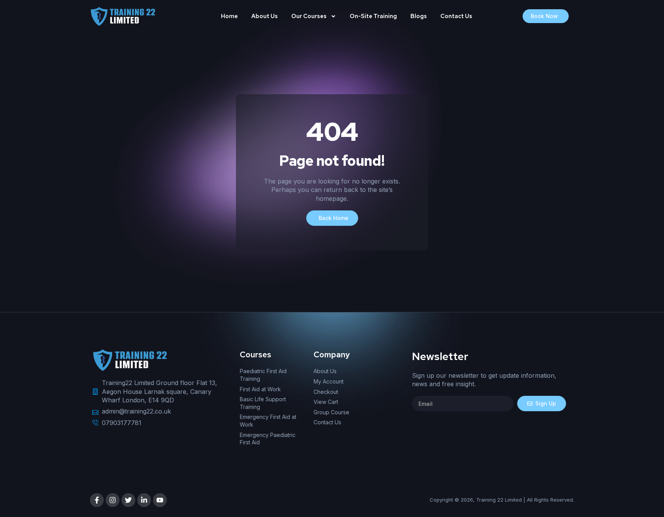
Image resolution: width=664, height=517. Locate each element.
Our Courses (309, 16)
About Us (264, 16)
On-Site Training (373, 16)
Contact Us (456, 16)
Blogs (418, 16)
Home (229, 16)
